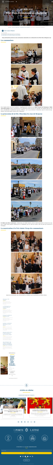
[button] (52, 2)
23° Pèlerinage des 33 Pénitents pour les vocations (7, 307)
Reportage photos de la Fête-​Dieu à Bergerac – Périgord (13, 411)
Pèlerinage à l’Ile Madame (6, 300)
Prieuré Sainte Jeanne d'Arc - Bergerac (26, 395)
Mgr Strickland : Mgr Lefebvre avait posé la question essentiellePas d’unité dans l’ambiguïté (7, 344)
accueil (9, 27)
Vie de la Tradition (15, 27)
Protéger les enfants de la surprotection (7, 316)
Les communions (4, 32)
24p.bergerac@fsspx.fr (13, 378)
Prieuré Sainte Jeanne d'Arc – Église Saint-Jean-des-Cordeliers (12, 360)
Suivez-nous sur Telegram (9, 30)
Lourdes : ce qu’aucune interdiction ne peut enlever (7, 324)
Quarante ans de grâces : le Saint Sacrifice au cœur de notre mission (7, 333)
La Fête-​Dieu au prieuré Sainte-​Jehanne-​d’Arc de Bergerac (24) (40, 410)
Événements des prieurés (25, 27)
